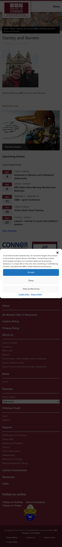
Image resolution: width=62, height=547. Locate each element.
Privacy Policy (36, 294)
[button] (57, 252)
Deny (31, 280)
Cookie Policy (24, 294)
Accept (31, 272)
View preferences (31, 288)
